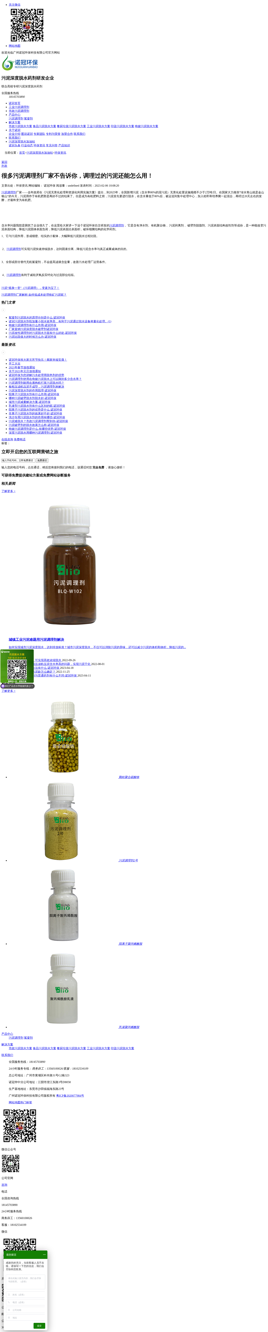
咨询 (4, 1184)
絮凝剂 (28, 118)
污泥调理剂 (16, 118)
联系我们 (79, 133)
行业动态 (27, 145)
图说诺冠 (27, 133)
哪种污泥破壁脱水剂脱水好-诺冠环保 (32, 398)
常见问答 (52, 145)
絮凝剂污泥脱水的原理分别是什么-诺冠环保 (37, 317)
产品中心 (14, 114)
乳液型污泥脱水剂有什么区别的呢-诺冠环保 (37, 405)
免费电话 (20, 439)
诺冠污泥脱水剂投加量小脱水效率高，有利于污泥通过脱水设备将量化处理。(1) (60, 321)
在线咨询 (7, 439)
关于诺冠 (14, 130)
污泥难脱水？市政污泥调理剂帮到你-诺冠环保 (38, 421)
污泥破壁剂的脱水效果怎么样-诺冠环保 (34, 425)
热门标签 (26, 1102)
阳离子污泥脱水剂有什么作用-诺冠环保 (34, 394)
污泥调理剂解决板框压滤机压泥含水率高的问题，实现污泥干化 (50, 664)
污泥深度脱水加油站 (22, 141)
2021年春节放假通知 (22, 367)
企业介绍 (14, 133)
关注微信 (14, 4)
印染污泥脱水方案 (122, 126)
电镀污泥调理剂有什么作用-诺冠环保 (32, 325)
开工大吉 (14, 363)
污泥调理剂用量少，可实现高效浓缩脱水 (35, 660)
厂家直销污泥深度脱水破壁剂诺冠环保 (33, 329)
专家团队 (39, 133)
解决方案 (14, 122)
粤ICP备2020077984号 (70, 1095)
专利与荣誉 (53, 133)
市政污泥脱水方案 (20, 126)
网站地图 (14, 45)
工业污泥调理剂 (19, 107)
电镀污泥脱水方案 (146, 126)
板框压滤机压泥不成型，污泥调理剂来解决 (36, 386)
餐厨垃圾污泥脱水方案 (71, 126)
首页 (22, 152)
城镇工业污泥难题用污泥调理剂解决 (36, 639)
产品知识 (64, 145)
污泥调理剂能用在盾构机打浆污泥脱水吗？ (36, 382)
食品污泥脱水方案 (44, 126)
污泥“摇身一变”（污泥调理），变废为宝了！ (30, 287)
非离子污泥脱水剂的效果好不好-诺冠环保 (35, 413)
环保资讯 (39, 145)
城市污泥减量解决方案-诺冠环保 (30, 401)
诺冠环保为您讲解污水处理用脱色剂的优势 (36, 375)
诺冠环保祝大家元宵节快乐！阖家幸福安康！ (38, 359)
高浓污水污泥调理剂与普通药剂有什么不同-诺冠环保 (43, 675)
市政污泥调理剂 (19, 110)
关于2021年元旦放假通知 (25, 371)
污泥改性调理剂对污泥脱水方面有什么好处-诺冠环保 (43, 332)
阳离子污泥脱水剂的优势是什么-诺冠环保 (35, 409)
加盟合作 (67, 133)
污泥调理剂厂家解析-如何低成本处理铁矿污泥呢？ (34, 294)
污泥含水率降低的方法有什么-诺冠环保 (34, 667)
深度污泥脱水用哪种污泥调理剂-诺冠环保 (35, 432)
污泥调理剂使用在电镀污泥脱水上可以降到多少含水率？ (45, 378)
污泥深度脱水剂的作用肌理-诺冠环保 (32, 390)
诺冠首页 (14, 103)
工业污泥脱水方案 (98, 126)
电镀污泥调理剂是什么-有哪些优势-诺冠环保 (37, 428)
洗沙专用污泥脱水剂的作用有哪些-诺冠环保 (37, 417)
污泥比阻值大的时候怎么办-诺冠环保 (32, 336)
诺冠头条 (14, 145)
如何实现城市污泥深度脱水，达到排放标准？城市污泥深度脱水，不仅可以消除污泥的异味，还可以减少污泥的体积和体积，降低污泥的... (97, 647)
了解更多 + (8, 491)
